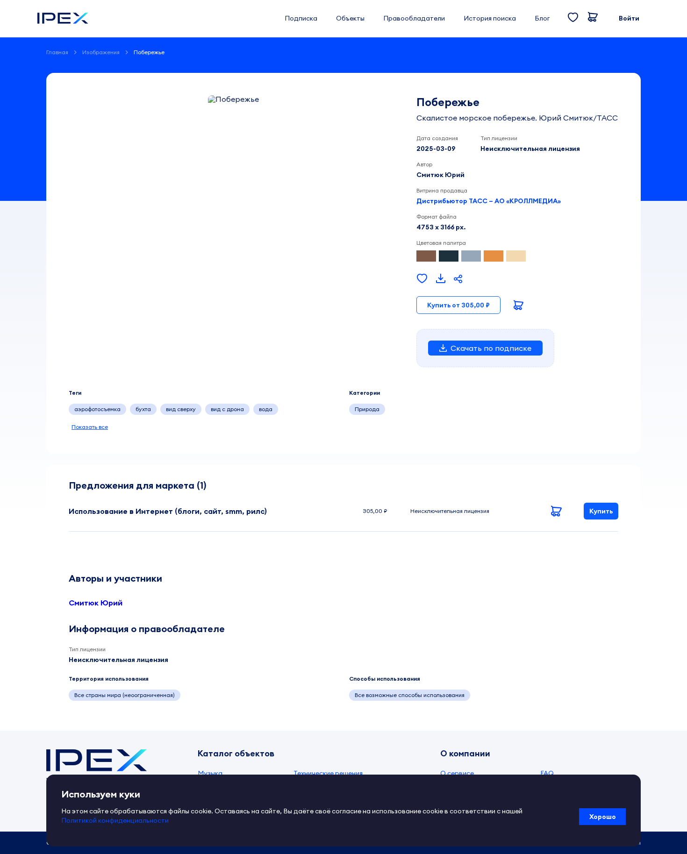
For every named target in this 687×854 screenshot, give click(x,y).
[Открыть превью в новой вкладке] (440, 279)
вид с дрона (227, 409)
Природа (367, 409)
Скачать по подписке (491, 348)
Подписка (301, 18)
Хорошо (602, 816)
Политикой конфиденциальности (115, 820)
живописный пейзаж (315, 409)
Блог (542, 18)
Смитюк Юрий (95, 602)
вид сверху (181, 409)
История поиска (490, 18)
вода (265, 409)
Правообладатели (414, 18)
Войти (629, 18)
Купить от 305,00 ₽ (458, 305)
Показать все (90, 426)
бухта (143, 409)
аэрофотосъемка (97, 409)
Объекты (350, 18)
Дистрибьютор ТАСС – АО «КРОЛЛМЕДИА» (488, 201)
